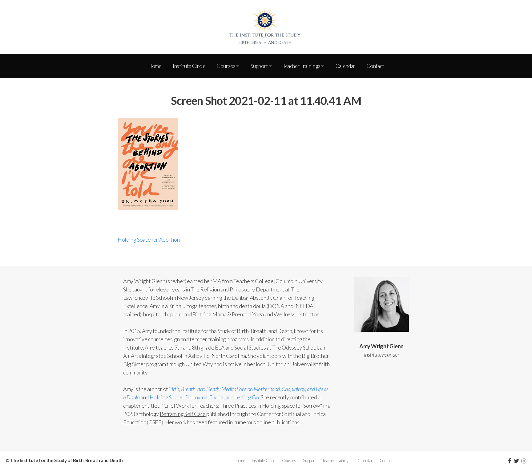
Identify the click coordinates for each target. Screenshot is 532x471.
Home (155, 66)
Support (260, 66)
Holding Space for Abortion (149, 239)
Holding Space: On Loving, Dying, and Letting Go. (205, 397)
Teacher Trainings (302, 66)
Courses (226, 66)
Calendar (345, 66)
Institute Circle (189, 66)
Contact (375, 66)
